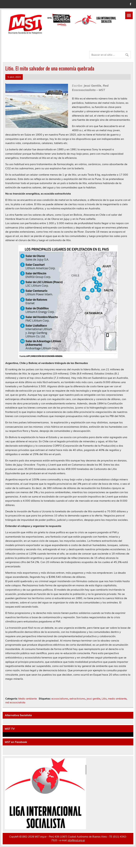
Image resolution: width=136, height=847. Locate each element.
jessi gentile (93, 698)
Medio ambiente (27, 698)
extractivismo (77, 698)
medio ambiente (117, 698)
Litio (104, 698)
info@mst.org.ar (76, 840)
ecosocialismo (59, 698)
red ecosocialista (15, 702)
